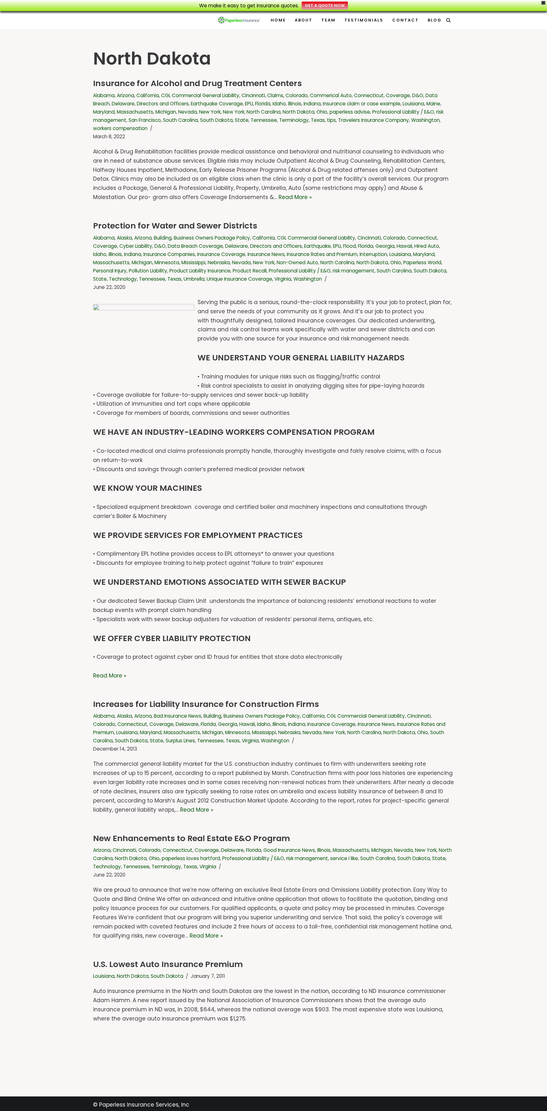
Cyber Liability (135, 246)
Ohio (322, 112)
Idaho (279, 103)
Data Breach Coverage (195, 246)
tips (331, 120)
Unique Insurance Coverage (239, 279)
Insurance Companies (169, 254)
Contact (405, 20)
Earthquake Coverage (217, 103)
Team (328, 20)
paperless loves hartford (191, 858)
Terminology (294, 120)
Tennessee (264, 120)
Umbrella (194, 279)
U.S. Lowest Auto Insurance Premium (168, 964)
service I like (344, 858)
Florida (262, 103)
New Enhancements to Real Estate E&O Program (191, 838)
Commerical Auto (331, 95)
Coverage (398, 95)
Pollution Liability (148, 270)
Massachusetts (135, 112)
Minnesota (166, 262)
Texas (318, 120)
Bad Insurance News (177, 716)
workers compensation (120, 128)
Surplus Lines (180, 740)
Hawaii (404, 246)
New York (210, 112)
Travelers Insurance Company (373, 120)
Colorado (297, 95)
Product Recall (250, 270)
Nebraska (219, 262)
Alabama (104, 95)
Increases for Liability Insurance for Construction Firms (206, 704)
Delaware (123, 103)
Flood (349, 246)
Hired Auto (426, 246)
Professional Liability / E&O (403, 112)
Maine (433, 103)
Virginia (282, 279)
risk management (353, 270)
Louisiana (413, 103)
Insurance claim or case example (361, 103)
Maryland (104, 112)
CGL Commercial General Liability (200, 95)
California (147, 95)
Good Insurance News (289, 850)
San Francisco (145, 120)
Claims (275, 95)
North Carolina (263, 112)
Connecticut (369, 95)
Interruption (373, 254)
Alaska (124, 237)
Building (163, 237)
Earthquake (317, 246)
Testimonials (363, 20)
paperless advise (350, 112)
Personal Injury (110, 270)
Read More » (295, 197)
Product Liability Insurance (199, 270)
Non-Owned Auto (297, 262)
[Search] (448, 20)
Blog (435, 20)
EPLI (249, 103)
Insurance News (266, 254)
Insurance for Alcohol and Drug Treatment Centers (197, 83)
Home (278, 20)
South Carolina (180, 120)
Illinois (294, 103)
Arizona (125, 95)
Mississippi (193, 262)
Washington (425, 120)
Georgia (384, 246)
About (303, 20)
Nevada (187, 112)
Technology (123, 279)
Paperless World (422, 262)
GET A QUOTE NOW (325, 6)
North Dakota (298, 112)
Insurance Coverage (221, 254)
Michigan (165, 112)
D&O (417, 95)
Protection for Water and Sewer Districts (175, 225)
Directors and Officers (163, 103)
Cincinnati (253, 95)
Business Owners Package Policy (212, 237)
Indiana (312, 103)
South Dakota (216, 120)
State (241, 120)
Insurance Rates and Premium (322, 254)
